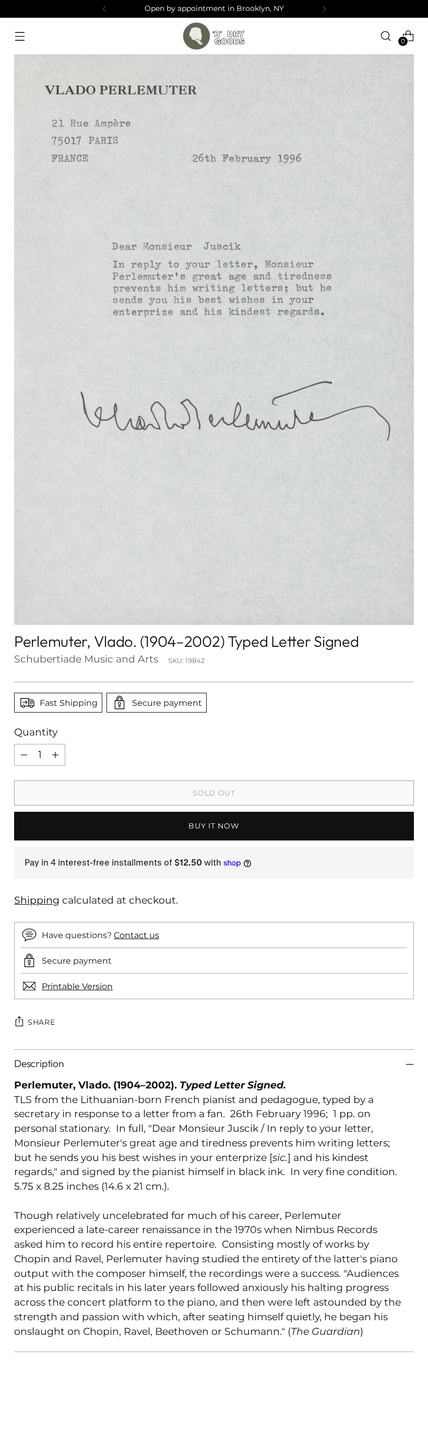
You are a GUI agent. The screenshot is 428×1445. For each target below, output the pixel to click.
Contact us (136, 935)
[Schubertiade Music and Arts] (214, 36)
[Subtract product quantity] (24, 754)
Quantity (35, 732)
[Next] (324, 9)
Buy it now (213, 826)
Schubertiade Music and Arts (86, 659)
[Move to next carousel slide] (405, 1409)
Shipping (37, 900)
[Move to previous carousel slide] (381, 1409)
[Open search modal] (386, 35)
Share (41, 1022)
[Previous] (104, 9)
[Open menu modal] (19, 35)
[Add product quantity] (55, 754)
